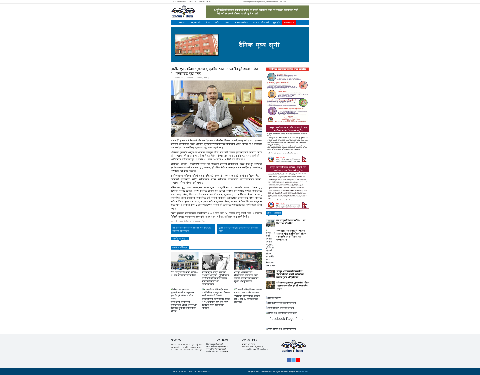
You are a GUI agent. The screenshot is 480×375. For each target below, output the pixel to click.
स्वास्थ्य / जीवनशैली (261, 22)
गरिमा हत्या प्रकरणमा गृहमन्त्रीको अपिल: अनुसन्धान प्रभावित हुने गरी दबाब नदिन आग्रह (292, 285)
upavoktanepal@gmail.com (256, 349)
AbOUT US (176, 340)
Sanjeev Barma (303, 372)
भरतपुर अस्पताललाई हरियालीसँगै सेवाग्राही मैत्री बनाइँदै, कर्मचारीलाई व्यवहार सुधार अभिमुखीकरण (290, 274)
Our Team (222, 340)
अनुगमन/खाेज (196, 22)
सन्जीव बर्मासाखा (212, 352)
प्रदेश (217, 22)
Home (175, 371)
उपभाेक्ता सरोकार (241, 22)
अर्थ (227, 22)
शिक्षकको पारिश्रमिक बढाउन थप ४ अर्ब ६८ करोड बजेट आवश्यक (247, 299)
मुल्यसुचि (276, 22)
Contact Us (192, 371)
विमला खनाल (211, 344)
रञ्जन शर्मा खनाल (212, 347)
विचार (208, 22)
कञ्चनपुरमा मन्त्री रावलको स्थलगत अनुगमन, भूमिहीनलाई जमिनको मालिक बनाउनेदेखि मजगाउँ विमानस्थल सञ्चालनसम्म (215, 278)
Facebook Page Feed (286, 319)
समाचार (182, 22)
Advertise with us (204, 2)
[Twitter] (294, 360)
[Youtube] (298, 360)
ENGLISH (289, 22)
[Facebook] (289, 360)
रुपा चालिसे (210, 349)
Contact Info (249, 340)
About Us (182, 371)
